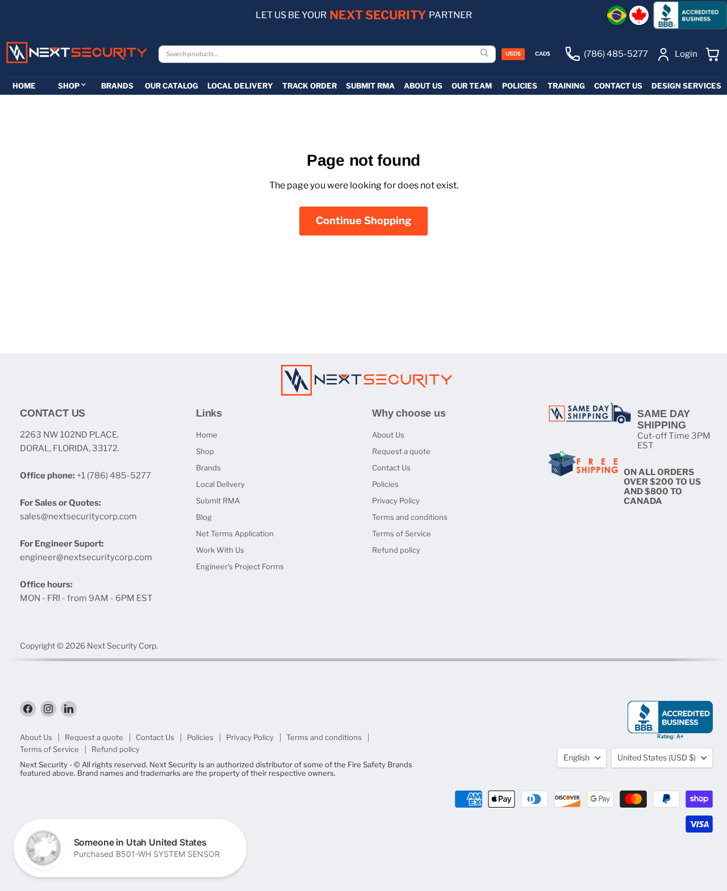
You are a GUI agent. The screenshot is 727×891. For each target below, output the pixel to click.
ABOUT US (423, 85)
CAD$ (542, 54)
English (576, 757)
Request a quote (401, 451)
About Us (388, 434)
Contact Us (391, 467)
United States (656, 757)
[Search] (485, 53)
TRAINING (566, 85)
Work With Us (220, 549)
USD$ (513, 54)
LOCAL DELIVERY (240, 85)
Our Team (472, 85)
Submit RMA (218, 500)
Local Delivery (220, 484)
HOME (24, 85)
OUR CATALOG (171, 85)
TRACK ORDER (309, 85)
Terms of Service (401, 533)
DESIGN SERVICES (686, 85)
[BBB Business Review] (690, 15)
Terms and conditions (410, 517)
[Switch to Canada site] (639, 15)
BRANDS (117, 85)
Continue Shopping (363, 220)
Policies (385, 484)
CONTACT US (618, 85)
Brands (208, 467)
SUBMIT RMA (370, 85)
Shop (205, 451)
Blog (204, 517)
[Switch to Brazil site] (616, 15)
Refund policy (396, 549)
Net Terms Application (235, 533)
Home (207, 434)
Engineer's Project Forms (240, 566)
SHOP (69, 85)
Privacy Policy (396, 500)
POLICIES (519, 85)
